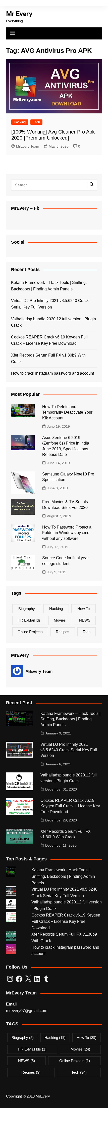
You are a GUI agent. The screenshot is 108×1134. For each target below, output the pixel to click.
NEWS (84, 620)
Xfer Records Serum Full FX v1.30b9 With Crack (48, 358)
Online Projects (30, 632)
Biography (26, 608)
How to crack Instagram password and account (52, 373)
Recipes (62, 632)
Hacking (20, 122)
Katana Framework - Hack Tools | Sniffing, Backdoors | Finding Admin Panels (63, 876)
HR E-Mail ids (29, 620)
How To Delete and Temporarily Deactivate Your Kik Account (67, 412)
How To (83, 608)
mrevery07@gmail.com (26, 1011)
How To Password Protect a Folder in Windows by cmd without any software (66, 533)
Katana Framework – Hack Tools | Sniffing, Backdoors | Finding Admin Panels (49, 285)
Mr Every (19, 14)
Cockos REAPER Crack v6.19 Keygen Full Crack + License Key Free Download (49, 340)
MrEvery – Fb (25, 208)
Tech (36, 122)
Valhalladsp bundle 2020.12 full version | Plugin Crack (53, 322)
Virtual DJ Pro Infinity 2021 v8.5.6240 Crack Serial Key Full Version (50, 303)
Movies (60, 620)
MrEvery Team (27, 146)
